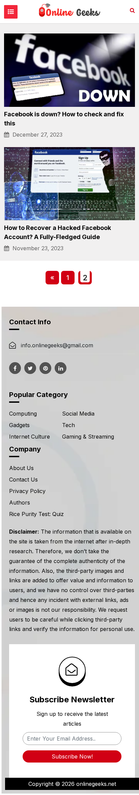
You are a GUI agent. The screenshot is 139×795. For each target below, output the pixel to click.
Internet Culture (29, 436)
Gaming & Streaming (88, 436)
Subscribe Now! (72, 756)
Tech (68, 425)
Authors (19, 502)
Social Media (78, 413)
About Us (21, 468)
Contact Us (23, 479)
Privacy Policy (27, 491)
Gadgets (19, 425)
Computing (23, 413)
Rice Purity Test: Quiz (36, 514)
